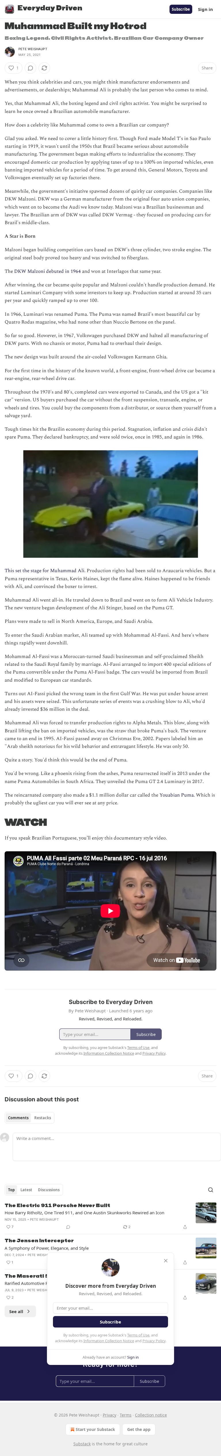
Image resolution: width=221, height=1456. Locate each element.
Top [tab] (11, 1189)
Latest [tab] (26, 1189)
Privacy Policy (153, 1340)
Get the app (138, 1429)
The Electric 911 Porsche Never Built (57, 1205)
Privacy (109, 1415)
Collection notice (151, 1415)
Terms (126, 1415)
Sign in (205, 9)
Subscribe (181, 9)
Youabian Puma (176, 795)
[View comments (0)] (30, 68)
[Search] (210, 1190)
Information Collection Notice (108, 1340)
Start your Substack (95, 1429)
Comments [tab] (18, 1117)
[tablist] (29, 1118)
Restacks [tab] (42, 1117)
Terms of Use (138, 1335)
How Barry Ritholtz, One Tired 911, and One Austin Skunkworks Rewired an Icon (84, 1212)
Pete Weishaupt (32, 49)
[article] (110, 1216)
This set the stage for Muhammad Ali (44, 570)
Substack (82, 1443)
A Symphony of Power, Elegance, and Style (47, 1248)
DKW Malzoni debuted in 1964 (47, 271)
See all (16, 1311)
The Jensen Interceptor (39, 1240)
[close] (165, 1260)
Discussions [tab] (49, 1189)
